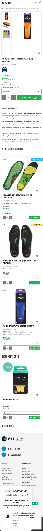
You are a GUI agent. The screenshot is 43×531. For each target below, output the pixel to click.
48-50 (16, 185)
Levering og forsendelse (29, 477)
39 (14, 177)
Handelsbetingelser (28, 474)
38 (36, 173)
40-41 (25, 177)
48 (37, 181)
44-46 (32, 383)
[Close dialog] (30, 488)
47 (32, 181)
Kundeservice (26, 471)
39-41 (18, 310)
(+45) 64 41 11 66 (14, 449)
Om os (24, 468)
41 (31, 177)
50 (27, 185)
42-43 (7, 181)
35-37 (7, 244)
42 (36, 177)
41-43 (25, 310)
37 (31, 173)
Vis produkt (21, 167)
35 (14, 173)
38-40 (18, 383)
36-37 (25, 173)
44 (17, 181)
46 (27, 181)
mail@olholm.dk (14, 455)
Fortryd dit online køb (29, 485)
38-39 (8, 177)
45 (22, 181)
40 (19, 177)
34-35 (8, 173)
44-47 (32, 310)
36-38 (11, 310)
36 (19, 173)
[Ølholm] (12, 439)
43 (13, 181)
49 (22, 185)
